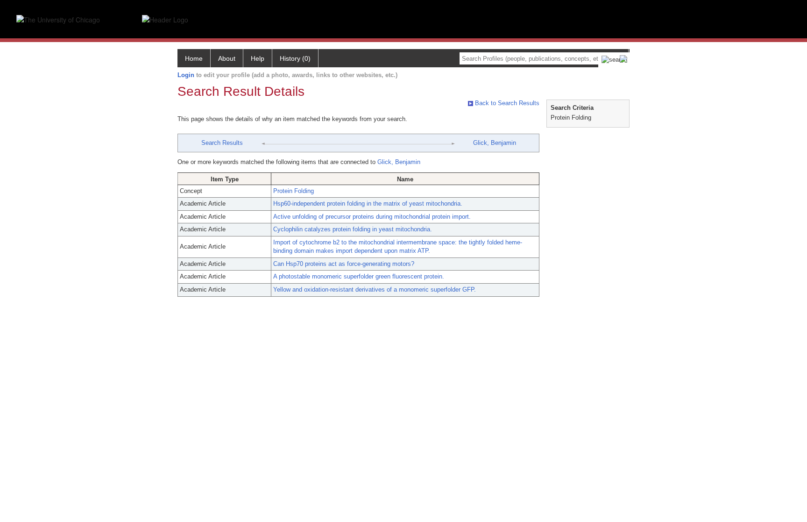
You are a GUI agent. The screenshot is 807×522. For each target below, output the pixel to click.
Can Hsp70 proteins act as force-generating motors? (343, 263)
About (226, 58)
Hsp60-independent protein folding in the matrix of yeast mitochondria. (367, 203)
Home (194, 58)
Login (185, 75)
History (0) (295, 58)
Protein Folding (293, 190)
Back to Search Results (506, 103)
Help (257, 58)
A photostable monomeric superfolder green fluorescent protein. (358, 276)
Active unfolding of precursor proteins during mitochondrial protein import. (372, 216)
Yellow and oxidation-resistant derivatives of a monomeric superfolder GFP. (374, 289)
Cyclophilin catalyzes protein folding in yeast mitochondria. (352, 229)
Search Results (222, 142)
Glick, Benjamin (494, 142)
